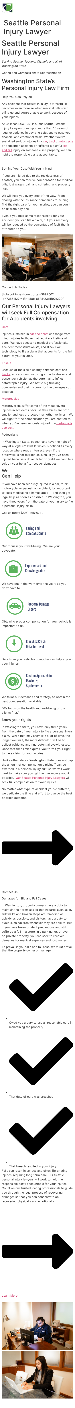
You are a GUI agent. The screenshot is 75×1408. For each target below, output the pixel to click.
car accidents (39, 334)
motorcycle (65, 141)
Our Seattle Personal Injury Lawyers (40, 777)
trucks (6, 374)
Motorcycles (10, 398)
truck (52, 141)
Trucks (6, 363)
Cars (5, 327)
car (44, 141)
